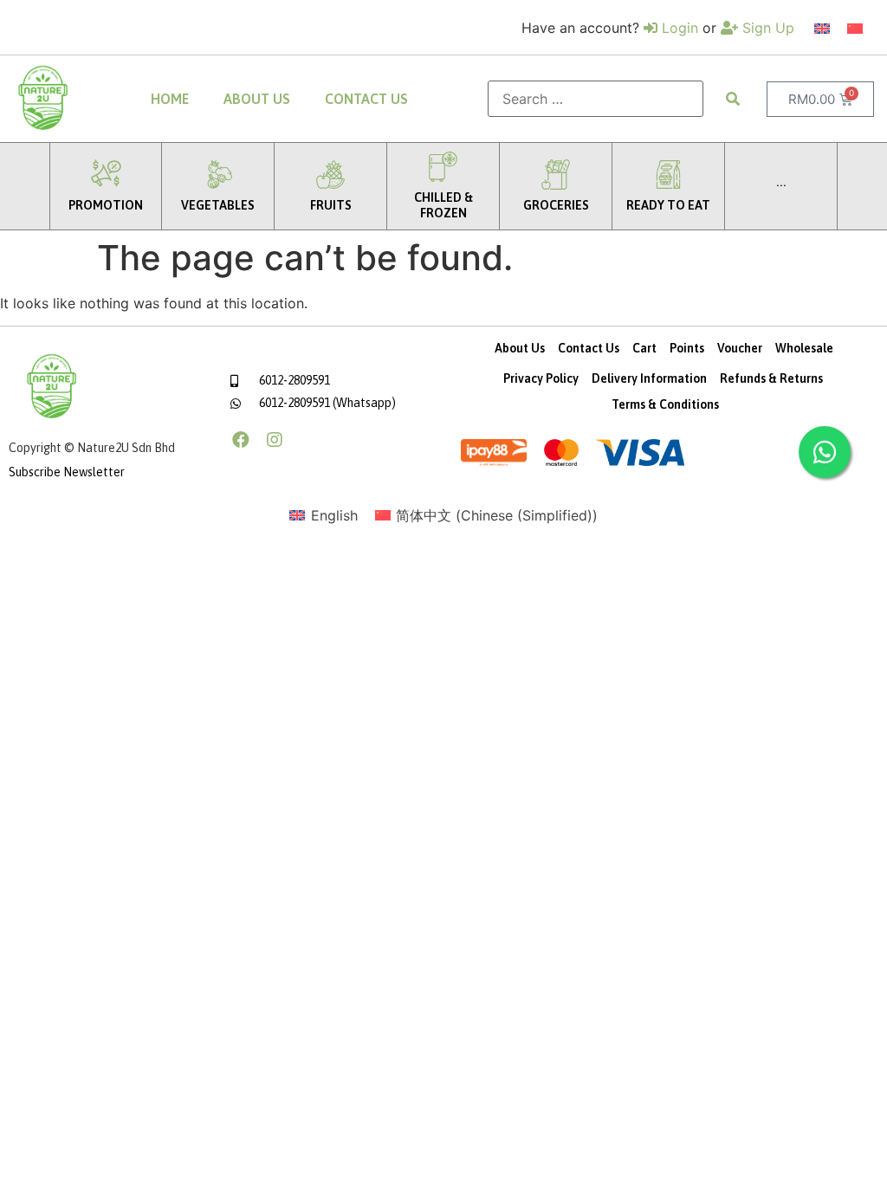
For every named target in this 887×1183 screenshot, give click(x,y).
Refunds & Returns (771, 378)
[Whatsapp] (825, 452)
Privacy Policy (541, 378)
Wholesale (804, 348)
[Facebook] (240, 440)
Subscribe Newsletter (67, 472)
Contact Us (366, 99)
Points (687, 348)
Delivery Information (649, 378)
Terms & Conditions (665, 404)
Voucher (739, 348)
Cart (644, 348)
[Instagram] (274, 440)
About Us (256, 99)
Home (170, 99)
